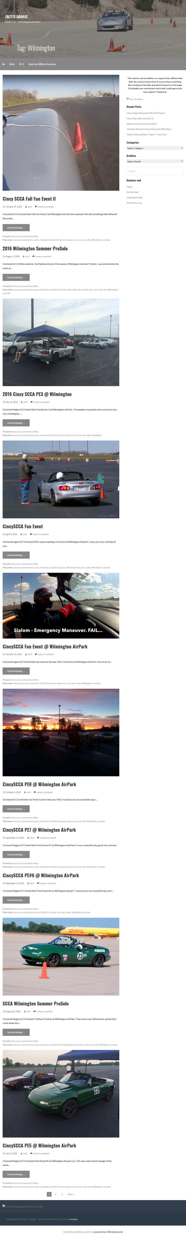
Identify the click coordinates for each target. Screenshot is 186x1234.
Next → (72, 1194)
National (76, 289)
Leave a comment (46, 206)
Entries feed (132, 192)
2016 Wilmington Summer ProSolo (35, 248)
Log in (130, 186)
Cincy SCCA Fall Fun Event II (29, 198)
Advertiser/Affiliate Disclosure (42, 64)
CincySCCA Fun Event (23, 526)
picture (74, 1187)
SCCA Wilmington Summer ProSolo (36, 1003)
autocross (17, 240)
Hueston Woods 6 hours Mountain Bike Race (149, 129)
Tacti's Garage (16, 16)
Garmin (63, 289)
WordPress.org (134, 202)
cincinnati (44, 240)
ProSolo (84, 289)
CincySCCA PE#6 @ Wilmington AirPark (41, 875)
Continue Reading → (16, 227)
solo (83, 240)
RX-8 (21, 64)
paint (68, 1187)
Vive (105, 289)
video (88, 240)
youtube (106, 240)
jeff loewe (71, 567)
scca (79, 240)
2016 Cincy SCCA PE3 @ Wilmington (37, 393)
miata (69, 240)
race (74, 240)
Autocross (16, 236)
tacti (30, 206)
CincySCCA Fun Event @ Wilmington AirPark (45, 646)
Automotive (27, 236)
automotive (28, 240)
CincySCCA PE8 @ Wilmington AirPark (39, 784)
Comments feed (134, 197)
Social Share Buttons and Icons (78, 1231)
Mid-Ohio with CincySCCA (140, 118)
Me (3, 64)
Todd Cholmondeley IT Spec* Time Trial (146, 134)
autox (36, 240)
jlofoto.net (73, 1045)
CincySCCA (54, 240)
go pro (63, 240)
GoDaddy (73, 1219)
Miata (12, 64)
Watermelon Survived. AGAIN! (142, 123)
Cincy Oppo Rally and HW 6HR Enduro (146, 113)
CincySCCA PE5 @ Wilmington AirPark (39, 1145)
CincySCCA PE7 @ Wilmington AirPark (39, 829)
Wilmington (97, 240)
